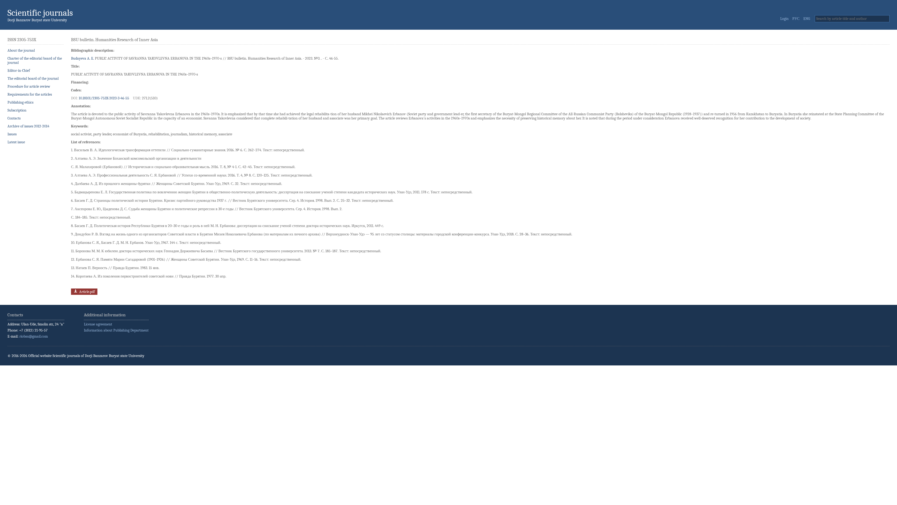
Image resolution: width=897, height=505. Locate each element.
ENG (806, 19)
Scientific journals (40, 12)
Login (784, 19)
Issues (12, 134)
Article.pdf (86, 291)
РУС (796, 19)
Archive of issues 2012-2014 (28, 126)
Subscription (16, 110)
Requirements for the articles (29, 94)
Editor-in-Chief (18, 71)
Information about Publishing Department (116, 330)
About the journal (21, 50)
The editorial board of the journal (33, 78)
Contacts (14, 118)
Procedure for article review (28, 86)
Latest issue (16, 142)
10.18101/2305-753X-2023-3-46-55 (104, 98)
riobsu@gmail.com (33, 336)
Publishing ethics (20, 102)
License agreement (98, 324)
